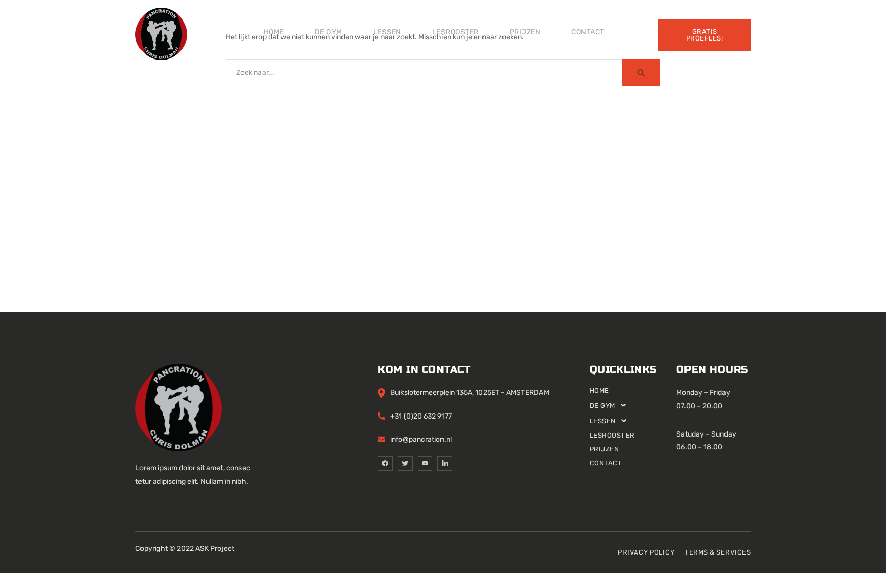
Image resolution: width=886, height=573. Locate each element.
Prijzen (525, 32)
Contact (588, 32)
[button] (633, 405)
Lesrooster (455, 32)
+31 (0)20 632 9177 (421, 416)
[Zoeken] (641, 72)
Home (274, 32)
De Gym (329, 32)
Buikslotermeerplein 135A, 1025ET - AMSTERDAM (469, 392)
